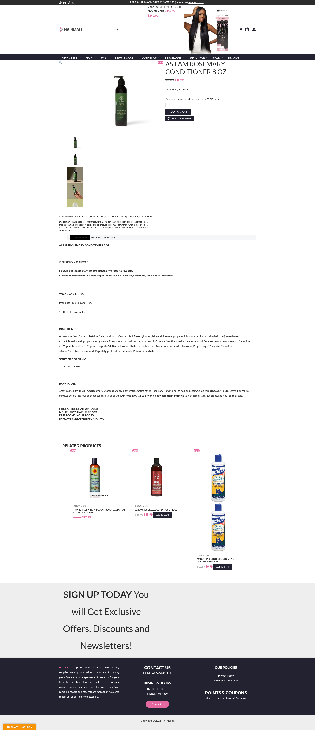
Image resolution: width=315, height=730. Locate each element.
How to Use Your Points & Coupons (226, 698)
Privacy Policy (226, 675)
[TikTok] (60, 2)
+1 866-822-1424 (162, 673)
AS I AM (133, 216)
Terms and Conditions (226, 680)
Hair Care (117, 216)
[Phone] (69, 2)
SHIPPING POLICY (195, 2)
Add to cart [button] (162, 515)
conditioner (146, 216)
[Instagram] (64, 2)
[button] (79, 57)
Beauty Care (104, 216)
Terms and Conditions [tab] (103, 237)
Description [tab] (80, 237)
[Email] (73, 2)
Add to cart (178, 111)
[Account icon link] (254, 29)
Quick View (99, 499)
